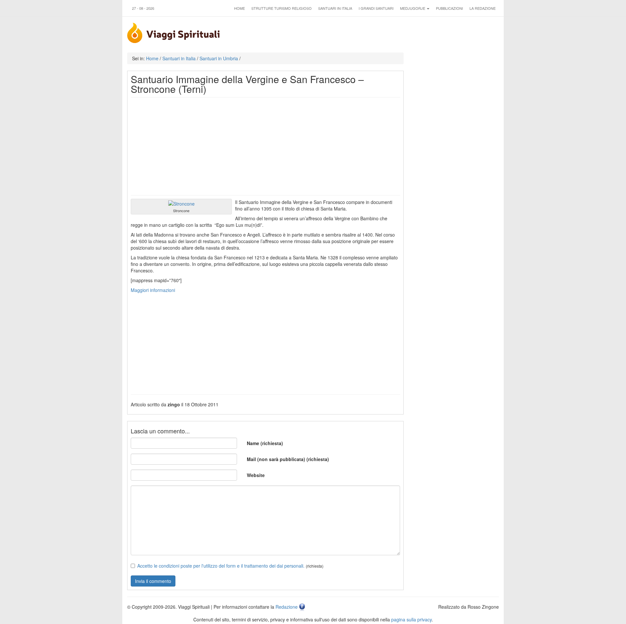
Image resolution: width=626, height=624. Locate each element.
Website (256, 475)
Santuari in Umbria (219, 58)
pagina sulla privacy (411, 619)
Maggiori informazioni (153, 290)
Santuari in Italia (335, 8)
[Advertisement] (265, 146)
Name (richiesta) (265, 443)
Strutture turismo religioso (281, 8)
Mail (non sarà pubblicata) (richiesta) (288, 459)
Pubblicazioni (449, 8)
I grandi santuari (376, 8)
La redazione (483, 8)
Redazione (287, 606)
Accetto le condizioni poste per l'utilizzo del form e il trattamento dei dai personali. (221, 565)
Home (239, 8)
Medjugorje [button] (413, 8)
